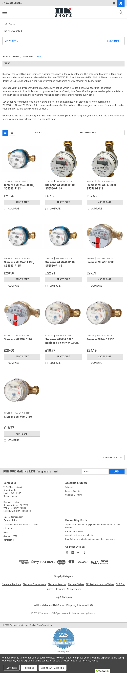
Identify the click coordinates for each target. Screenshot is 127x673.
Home (5, 57)
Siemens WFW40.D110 (18, 416)
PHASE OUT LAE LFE (74, 531)
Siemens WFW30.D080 (100, 262)
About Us (51, 605)
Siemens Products (11, 584)
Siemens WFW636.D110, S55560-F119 (60, 186)
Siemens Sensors (57, 584)
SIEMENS (15, 57)
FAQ (90, 605)
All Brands (39, 605)
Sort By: (38, 132)
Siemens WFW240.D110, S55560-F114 (60, 263)
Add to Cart (22, 202)
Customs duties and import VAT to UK (20, 525)
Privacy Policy (90, 660)
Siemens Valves (76, 584)
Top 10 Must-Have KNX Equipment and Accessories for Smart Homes (93, 526)
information (8, 528)
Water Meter (28, 57)
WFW (39, 57)
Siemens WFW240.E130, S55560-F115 (19, 263)
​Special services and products (79, 535)
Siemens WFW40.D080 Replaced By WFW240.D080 (62, 341)
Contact (61, 605)
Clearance (60, 589)
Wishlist (69, 487)
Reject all (29, 668)
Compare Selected (112, 457)
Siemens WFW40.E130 (100, 339)
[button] (63, 41)
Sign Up (76, 491)
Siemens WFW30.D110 (18, 339)
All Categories (74, 589)
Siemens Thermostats (34, 584)
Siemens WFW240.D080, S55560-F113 (19, 186)
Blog (5, 532)
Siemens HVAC (10, 536)
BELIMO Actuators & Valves (100, 584)
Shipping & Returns (73, 495)
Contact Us (8, 540)
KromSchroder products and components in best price (90, 539)
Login (67, 491)
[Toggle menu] (4, 12)
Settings (11, 668)
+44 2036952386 (13, 3)
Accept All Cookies (52, 668)
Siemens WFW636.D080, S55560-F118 (102, 186)
